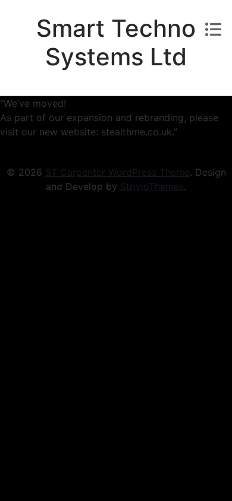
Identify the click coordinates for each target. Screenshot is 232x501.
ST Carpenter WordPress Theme (117, 172)
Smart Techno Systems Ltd (116, 42)
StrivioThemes (152, 186)
